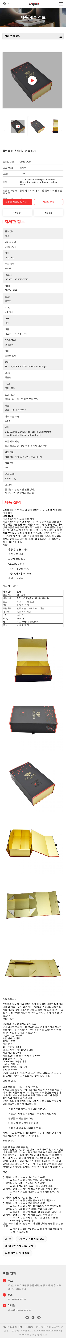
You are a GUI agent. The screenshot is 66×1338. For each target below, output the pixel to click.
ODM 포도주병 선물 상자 (19, 1246)
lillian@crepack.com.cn (19, 1310)
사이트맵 (29, 1327)
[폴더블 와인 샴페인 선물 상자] (32, 80)
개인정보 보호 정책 (12, 1327)
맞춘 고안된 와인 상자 (17, 1253)
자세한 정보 (17, 212)
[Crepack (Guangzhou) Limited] (34, 3)
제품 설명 (48, 212)
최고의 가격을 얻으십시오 (18, 202)
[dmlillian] (39, 1318)
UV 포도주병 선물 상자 (31, 1239)
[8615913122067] (33, 1318)
